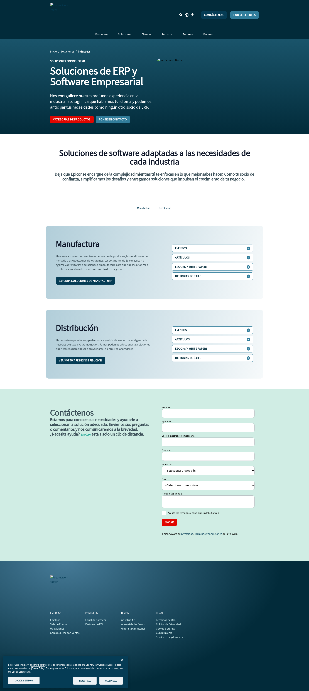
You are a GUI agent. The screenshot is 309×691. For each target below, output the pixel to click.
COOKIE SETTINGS (24, 680)
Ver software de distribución (80, 360)
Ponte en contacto (113, 119)
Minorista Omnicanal (133, 628)
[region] (65, 672)
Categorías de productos (72, 119)
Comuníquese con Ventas (65, 633)
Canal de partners (95, 620)
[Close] (122, 660)
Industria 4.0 (128, 620)
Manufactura (143, 208)
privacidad (187, 534)
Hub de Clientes (244, 15)
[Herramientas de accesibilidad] (192, 15)
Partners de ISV (94, 624)
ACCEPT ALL (111, 680)
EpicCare (85, 434)
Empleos (55, 620)
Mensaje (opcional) (172, 493)
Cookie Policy (38, 668)
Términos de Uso (165, 620)
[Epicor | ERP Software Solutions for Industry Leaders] (62, 15)
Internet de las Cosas (133, 624)
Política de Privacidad (168, 624)
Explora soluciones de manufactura (85, 281)
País (164, 479)
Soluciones (67, 51)
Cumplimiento (164, 633)
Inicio (53, 51)
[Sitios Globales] (187, 15)
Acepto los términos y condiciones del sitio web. (194, 512)
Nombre (166, 407)
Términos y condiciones (208, 534)
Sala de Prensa (58, 624)
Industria (166, 464)
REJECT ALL (85, 680)
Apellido (166, 421)
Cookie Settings (165, 628)
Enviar (169, 522)
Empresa (166, 450)
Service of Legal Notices (169, 637)
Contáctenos (214, 15)
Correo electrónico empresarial (178, 435)
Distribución (165, 208)
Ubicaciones (57, 628)
